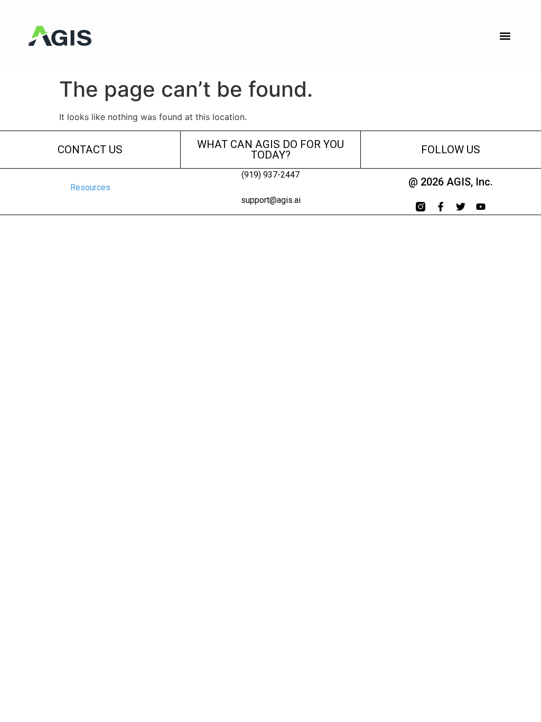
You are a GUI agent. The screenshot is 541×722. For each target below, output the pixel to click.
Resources (90, 187)
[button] (505, 36)
